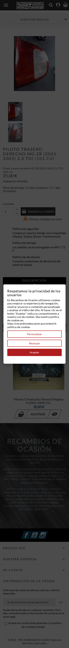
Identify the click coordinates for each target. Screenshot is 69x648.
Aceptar (34, 352)
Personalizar (34, 334)
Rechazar (34, 343)
